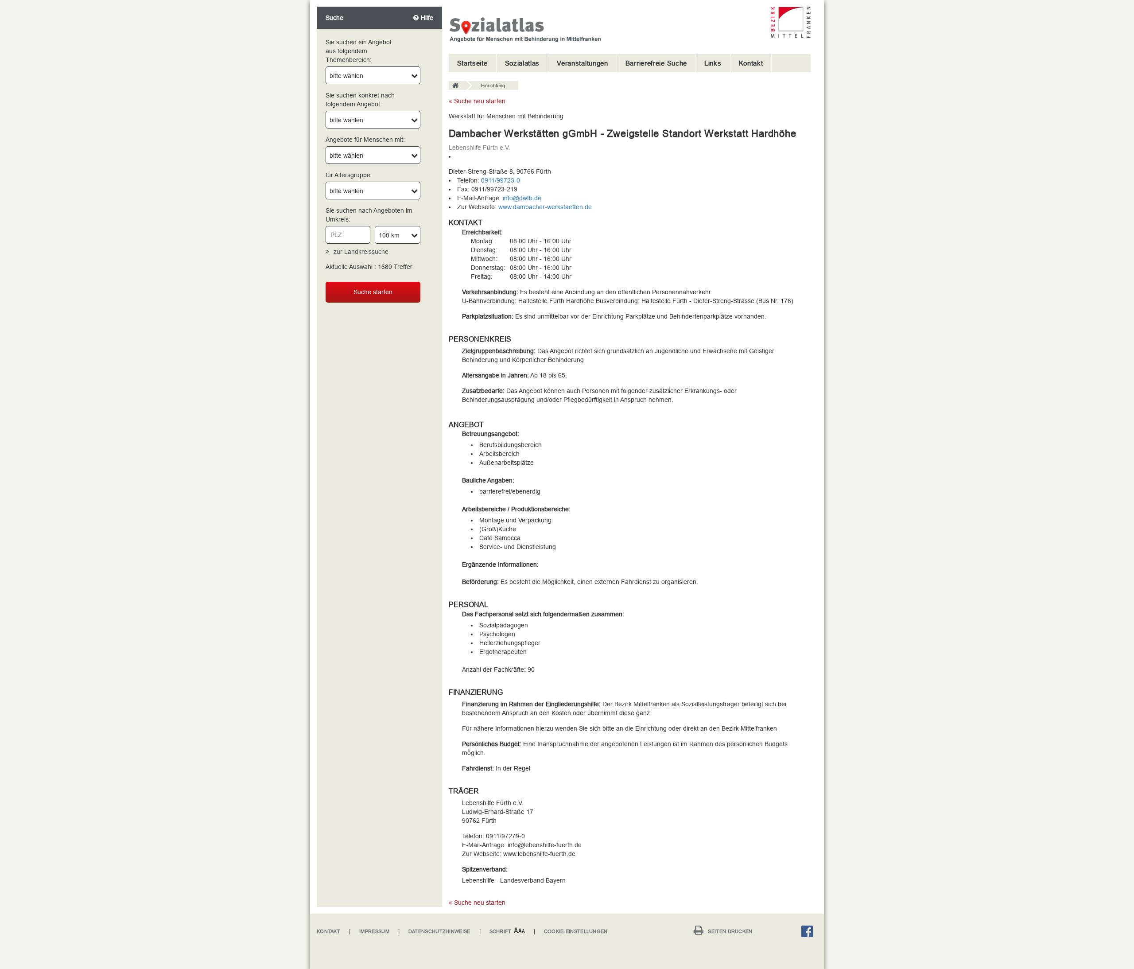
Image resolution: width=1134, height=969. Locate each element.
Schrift (500, 931)
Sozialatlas (522, 63)
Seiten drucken (730, 931)
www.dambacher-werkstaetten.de (545, 206)
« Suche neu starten (477, 101)
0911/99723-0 (500, 180)
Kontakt (751, 63)
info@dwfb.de (522, 198)
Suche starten (372, 292)
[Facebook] (809, 933)
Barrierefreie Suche (656, 63)
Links (713, 63)
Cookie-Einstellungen (576, 931)
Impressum (374, 931)
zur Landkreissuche (361, 251)
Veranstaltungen (582, 63)
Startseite (472, 63)
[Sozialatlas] (457, 86)
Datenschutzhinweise (439, 931)
